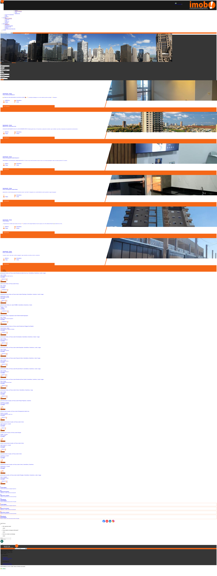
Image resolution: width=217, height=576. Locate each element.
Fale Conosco (6, 559)
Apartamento (17, 13)
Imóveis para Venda (7, 563)
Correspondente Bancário (10, 28)
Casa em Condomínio (9, 14)
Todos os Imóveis (18, 11)
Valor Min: (2, 73)
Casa (16, 12)
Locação (4, 17)
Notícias (6, 27)
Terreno (6, 22)
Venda (16, 10)
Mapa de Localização (7, 558)
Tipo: (1, 64)
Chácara (6, 16)
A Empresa (7, 24)
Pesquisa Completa (9, 25)
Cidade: (2, 69)
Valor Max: (2, 75)
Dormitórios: (2, 77)
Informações (5, 23)
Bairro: (1, 71)
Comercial (7, 19)
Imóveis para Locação (7, 564)
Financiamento (8, 26)
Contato (4, 29)
